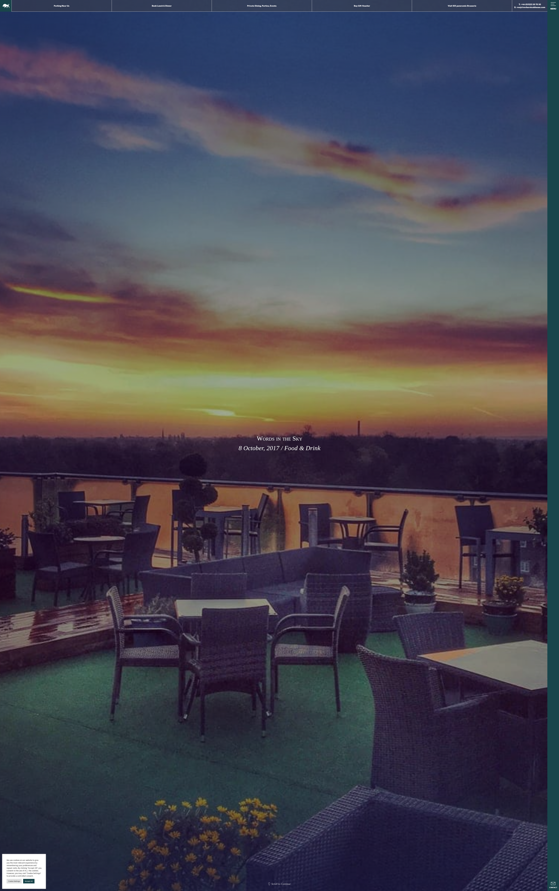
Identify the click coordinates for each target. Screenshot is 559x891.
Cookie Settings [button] (14, 881)
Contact (553, 887)
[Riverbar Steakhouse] (6, 6)
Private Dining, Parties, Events (261, 5)
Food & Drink (302, 447)
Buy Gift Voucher (362, 5)
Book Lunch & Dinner (162, 5)
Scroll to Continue (281, 883)
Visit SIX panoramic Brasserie (462, 5)
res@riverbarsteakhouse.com (531, 7)
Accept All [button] (29, 881)
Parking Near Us (61, 5)
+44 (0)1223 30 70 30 (531, 4)
